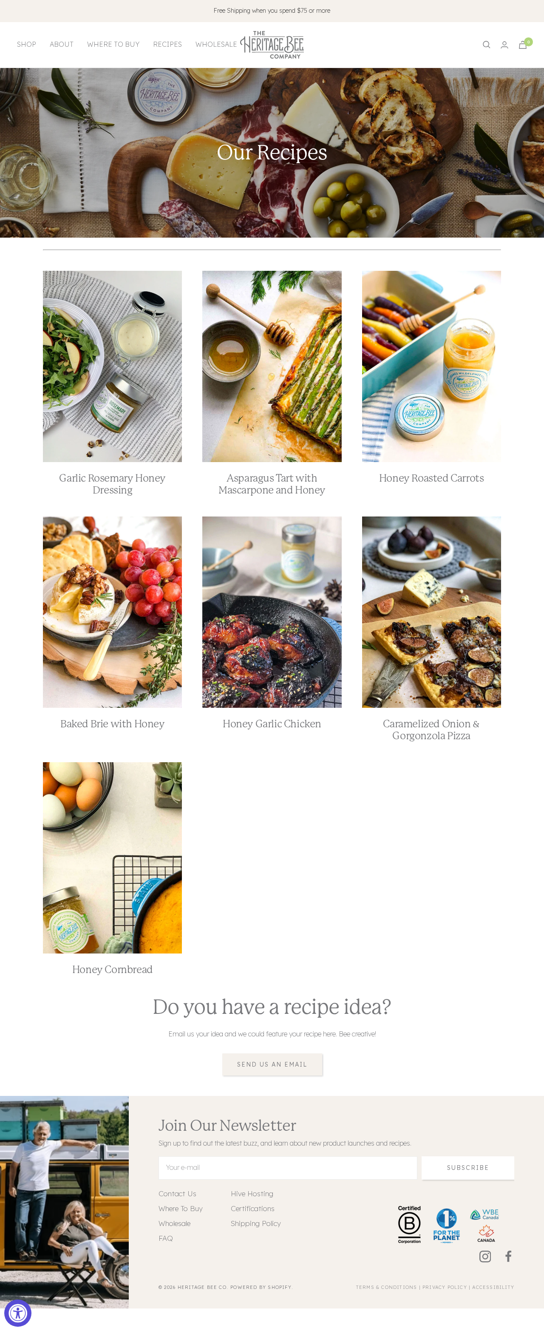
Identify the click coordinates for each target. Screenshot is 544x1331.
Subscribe (468, 1168)
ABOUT (62, 44)
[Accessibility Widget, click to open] (17, 1313)
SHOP (26, 44)
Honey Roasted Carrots (431, 478)
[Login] (504, 44)
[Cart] (522, 45)
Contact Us (177, 1193)
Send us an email (272, 1064)
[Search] (486, 44)
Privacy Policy (444, 1287)
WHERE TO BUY (113, 44)
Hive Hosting (252, 1193)
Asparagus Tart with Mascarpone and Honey (272, 484)
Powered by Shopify (261, 1287)
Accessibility (493, 1287)
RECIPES (167, 44)
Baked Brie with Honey (112, 724)
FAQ (166, 1238)
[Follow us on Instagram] (479, 1256)
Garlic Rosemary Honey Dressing (112, 484)
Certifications (253, 1208)
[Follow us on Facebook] (502, 1256)
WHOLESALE (216, 44)
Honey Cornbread (112, 970)
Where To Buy (181, 1208)
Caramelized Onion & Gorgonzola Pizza (431, 730)
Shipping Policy (256, 1223)
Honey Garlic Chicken (272, 724)
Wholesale (174, 1223)
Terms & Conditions (386, 1287)
